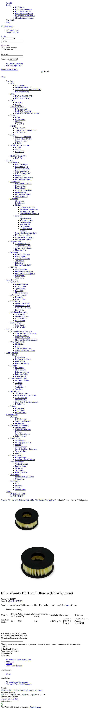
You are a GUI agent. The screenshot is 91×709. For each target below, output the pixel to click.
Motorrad (18, 485)
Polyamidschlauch (22, 363)
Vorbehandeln (20, 428)
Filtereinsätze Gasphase (24, 271)
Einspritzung (15, 182)
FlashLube (19, 344)
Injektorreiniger (21, 466)
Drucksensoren (25, 218)
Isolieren (18, 432)
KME (12, 100)
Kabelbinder (19, 404)
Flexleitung (19, 368)
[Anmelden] (2, 643)
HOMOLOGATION (18, 156)
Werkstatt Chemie (21, 464)
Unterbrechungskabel (23, 235)
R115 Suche (19, 7)
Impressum (10, 662)
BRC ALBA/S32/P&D (24, 96)
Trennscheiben (20, 451)
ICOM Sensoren (26, 229)
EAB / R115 (20, 158)
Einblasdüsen (20, 188)
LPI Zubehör (20, 321)
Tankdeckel (19, 261)
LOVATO (14, 115)
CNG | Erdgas (15, 323)
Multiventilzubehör (22, 316)
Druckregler (14, 162)
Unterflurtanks (20, 286)
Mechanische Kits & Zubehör (26, 340)
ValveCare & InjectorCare (25, 351)
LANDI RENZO (16, 107)
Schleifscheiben (21, 447)
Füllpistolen (19, 263)
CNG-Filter (19, 278)
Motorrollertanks (21, 293)
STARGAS (19, 152)
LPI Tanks (19, 291)
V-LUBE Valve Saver (23, 348)
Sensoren (18, 216)
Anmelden (13, 59)
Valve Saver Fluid (17, 342)
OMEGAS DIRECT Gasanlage (27, 113)
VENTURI (19, 124)
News (8, 22)
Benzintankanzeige (27, 212)
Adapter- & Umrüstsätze (24, 237)
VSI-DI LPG (20, 132)
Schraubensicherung (22, 434)
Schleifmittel (15, 438)
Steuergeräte (19, 201)
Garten (17, 487)
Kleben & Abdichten (23, 430)
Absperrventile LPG (22, 244)
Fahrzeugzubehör (16, 455)
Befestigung (14, 391)
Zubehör (23, 231)
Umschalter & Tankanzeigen (25, 233)
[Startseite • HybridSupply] (7, 26)
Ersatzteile (9, 160)
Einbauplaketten (21, 472)
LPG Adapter (20, 256)
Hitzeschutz (19, 408)
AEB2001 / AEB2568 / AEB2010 (28, 90)
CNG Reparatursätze (23, 173)
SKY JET (19, 102)
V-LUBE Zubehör (22, 336)
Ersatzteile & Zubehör (23, 179)
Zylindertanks (20, 289)
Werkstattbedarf (11, 415)
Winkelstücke (20, 387)
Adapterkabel (25, 227)
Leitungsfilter (20, 276)
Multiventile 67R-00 (22, 306)
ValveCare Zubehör (22, 338)
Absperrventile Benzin (23, 248)
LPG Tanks (14, 282)
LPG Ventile (15, 301)
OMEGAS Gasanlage (23, 111)
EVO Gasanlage (21, 109)
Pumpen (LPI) (20, 175)
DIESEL (18, 143)
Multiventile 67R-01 (22, 304)
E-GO (17, 117)
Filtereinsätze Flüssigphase (25, 274)
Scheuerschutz (20, 413)
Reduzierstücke (21, 376)
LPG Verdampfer (21, 164)
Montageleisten (21, 400)
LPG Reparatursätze (22, 169)
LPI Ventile (19, 310)
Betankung (14, 252)
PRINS (13, 126)
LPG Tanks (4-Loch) (18, 295)
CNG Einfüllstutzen (22, 259)
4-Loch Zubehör (21, 318)
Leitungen (14, 366)
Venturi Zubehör (21, 197)
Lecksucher (19, 423)
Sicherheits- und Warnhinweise (14, 634)
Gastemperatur (25, 222)
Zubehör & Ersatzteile (18, 312)
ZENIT (18, 154)
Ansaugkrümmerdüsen (23, 190)
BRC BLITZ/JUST (22, 98)
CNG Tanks (19, 325)
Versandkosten (34, 707)
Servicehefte (19, 470)
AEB (12, 83)
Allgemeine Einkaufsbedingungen (18, 659)
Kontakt (9, 3)
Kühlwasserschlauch (23, 359)
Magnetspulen (20, 250)
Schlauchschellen (21, 393)
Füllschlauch (20, 361)
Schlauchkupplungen (18, 378)
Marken (8, 492)
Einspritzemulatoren (27, 207)
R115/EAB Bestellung (23, 9)
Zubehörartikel (20, 436)
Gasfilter (13, 267)
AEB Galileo (20, 85)
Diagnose (14, 417)
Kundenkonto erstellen (14, 63)
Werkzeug (19, 468)
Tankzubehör (20, 314)
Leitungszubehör (21, 374)
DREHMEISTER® (17, 494)
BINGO (18, 105)
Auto (17, 483)
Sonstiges (18, 389)
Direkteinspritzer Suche (24, 14)
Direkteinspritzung (22, 92)
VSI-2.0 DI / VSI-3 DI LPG (25, 130)
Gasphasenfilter (21, 269)
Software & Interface (23, 421)
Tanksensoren (25, 224)
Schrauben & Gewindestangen (26, 402)
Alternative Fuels (12, 30)
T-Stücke (18, 383)
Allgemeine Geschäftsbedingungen (19, 684)
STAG (12, 135)
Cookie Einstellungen (14, 666)
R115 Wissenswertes (23, 11)
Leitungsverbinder (22, 372)
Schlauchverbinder (22, 381)
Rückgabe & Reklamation (25, 16)
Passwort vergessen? (13, 66)
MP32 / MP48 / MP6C (23, 88)
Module (18, 205)
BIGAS (18, 147)
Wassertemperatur (26, 220)
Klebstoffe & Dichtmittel (19, 425)
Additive (9, 329)
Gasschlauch (20, 357)
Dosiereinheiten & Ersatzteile (21, 331)
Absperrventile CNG (23, 246)
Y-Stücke (18, 385)
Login (68, 605)
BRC (12, 94)
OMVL (18, 150)
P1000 (17, 346)
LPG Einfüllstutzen (22, 254)
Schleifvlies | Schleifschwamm (26, 449)
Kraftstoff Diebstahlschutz (25, 460)
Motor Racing (20, 490)
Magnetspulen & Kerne (24, 177)
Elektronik (14, 199)
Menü (3, 77)
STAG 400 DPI (21, 141)
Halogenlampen (21, 458)
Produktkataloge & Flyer (24, 477)
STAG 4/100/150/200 (23, 139)
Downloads (10, 20)
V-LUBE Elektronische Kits (25, 333)
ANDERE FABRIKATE (19, 145)
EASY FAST (20, 120)
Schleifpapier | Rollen (23, 443)
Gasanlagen (10, 81)
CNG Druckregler (22, 171)
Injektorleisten (20, 192)
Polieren (18, 445)
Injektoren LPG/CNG (23, 184)
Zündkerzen (14, 481)
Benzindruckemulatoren (29, 209)
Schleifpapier (20, 440)
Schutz (13, 406)
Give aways (19, 479)
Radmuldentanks (21, 284)
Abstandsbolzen (21, 398)
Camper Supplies (12, 32)
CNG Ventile (20, 327)
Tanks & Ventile (12, 280)
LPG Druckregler (21, 167)
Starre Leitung (20, 370)
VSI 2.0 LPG (20, 128)
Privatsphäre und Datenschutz (17, 682)
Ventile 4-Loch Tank (23, 308)
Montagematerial (12, 353)
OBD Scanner (20, 419)
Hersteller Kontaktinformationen (15, 636)
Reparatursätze (20, 186)
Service (8, 5)
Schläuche (14, 355)
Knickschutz (20, 410)
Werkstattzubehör (16, 462)
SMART (18, 122)
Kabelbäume (20, 203)
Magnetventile (15, 241)
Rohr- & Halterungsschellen (25, 395)
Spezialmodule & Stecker (29, 214)
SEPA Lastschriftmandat (24, 18)
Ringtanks (19, 297)
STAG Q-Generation (23, 137)
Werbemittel (14, 475)
